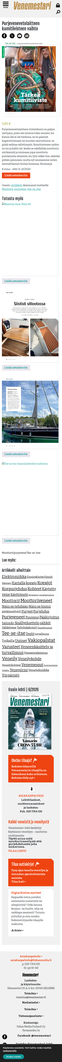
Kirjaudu (58, 5)
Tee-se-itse (34, 189)
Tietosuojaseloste (30, 1016)
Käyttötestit (19, 594)
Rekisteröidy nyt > (23, 777)
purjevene (20, 189)
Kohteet (34, 588)
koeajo (31, 583)
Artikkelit (16, 185)
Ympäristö (10, 675)
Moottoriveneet (36, 600)
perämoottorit (11, 611)
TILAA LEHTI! (17, 850)
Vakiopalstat (41, 640)
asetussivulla (9, 1050)
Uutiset (21, 640)
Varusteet (11, 646)
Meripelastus (33, 595)
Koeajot (44, 582)
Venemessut (32, 664)
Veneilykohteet (11, 665)
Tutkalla (8, 641)
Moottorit (7, 189)
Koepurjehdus (14, 588)
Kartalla (18, 583)
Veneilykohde (29, 659)
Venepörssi (19, 670)
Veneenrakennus (36, 653)
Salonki (8, 623)
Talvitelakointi (27, 627)
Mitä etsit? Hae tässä (58, 12)
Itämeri (6, 583)
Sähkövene (9, 627)
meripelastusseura (46, 595)
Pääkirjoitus (49, 617)
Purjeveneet (13, 616)
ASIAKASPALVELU (31, 795)
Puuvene (32, 617)
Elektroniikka (14, 576)
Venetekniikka (38, 670)
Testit (30, 634)
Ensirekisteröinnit (40, 577)
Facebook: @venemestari (34, 1035)
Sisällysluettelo (26, 623)
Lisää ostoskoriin (16, 175)
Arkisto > (17, 930)
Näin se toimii (40, 606)
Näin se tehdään (15, 606)
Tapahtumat (45, 627)
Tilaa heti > (18, 881)
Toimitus (30, 1009)
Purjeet (27, 611)
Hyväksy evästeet (13, 1056)
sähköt (45, 623)
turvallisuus (42, 633)
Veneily (9, 658)
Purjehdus (41, 611)
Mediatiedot (30, 1002)
